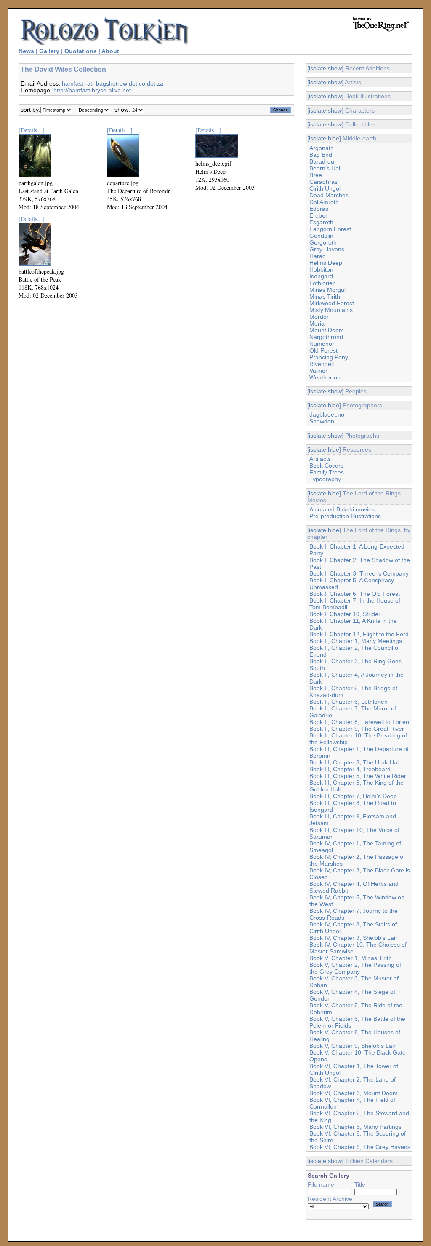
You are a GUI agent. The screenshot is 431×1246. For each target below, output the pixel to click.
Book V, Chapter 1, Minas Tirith (350, 958)
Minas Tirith (324, 296)
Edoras (318, 208)
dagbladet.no (326, 414)
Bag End (320, 154)
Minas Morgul (327, 289)
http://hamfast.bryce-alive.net (92, 90)
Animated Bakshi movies (342, 509)
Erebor (318, 215)
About (110, 51)
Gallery (49, 51)
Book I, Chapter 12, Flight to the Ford (359, 634)
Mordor (319, 316)
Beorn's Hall (325, 168)
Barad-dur (322, 161)
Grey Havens (326, 249)
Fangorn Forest (330, 229)
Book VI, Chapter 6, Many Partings (355, 1126)
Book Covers (326, 465)
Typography (325, 479)
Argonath (321, 148)
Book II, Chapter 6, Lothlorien (348, 701)
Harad (317, 256)
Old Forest (323, 350)
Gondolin (321, 235)
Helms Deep (325, 262)
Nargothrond (326, 337)
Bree (315, 175)
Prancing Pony (328, 357)
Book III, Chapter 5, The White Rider (357, 775)
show (335, 68)
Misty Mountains (331, 310)
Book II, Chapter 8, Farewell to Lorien (359, 722)
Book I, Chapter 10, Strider (344, 614)
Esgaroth (321, 222)
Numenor (321, 343)
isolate (317, 68)
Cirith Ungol (325, 188)
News (26, 51)
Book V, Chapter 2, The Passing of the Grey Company (355, 968)
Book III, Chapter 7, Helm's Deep (353, 796)
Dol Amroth (324, 202)
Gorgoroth (323, 242)
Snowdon (321, 421)
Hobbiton (321, 269)
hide (333, 138)
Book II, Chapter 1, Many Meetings (355, 641)
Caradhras (323, 181)
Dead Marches (329, 195)
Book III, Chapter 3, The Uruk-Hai (354, 762)
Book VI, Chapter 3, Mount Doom (353, 1093)
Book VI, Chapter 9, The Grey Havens (359, 1147)
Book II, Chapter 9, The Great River (356, 728)
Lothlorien (322, 283)
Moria (317, 323)
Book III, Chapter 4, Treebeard (350, 769)
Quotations (80, 51)
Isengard (321, 276)
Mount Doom (326, 330)
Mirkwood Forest (331, 303)
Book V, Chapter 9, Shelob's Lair (352, 1045)
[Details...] (31, 130)
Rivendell (321, 364)
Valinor (318, 370)
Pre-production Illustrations (345, 516)
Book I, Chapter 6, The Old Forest (354, 593)
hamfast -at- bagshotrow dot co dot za (112, 83)
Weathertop (325, 377)
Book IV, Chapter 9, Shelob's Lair (353, 937)
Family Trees (326, 472)
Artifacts (320, 458)
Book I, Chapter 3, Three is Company (359, 573)
